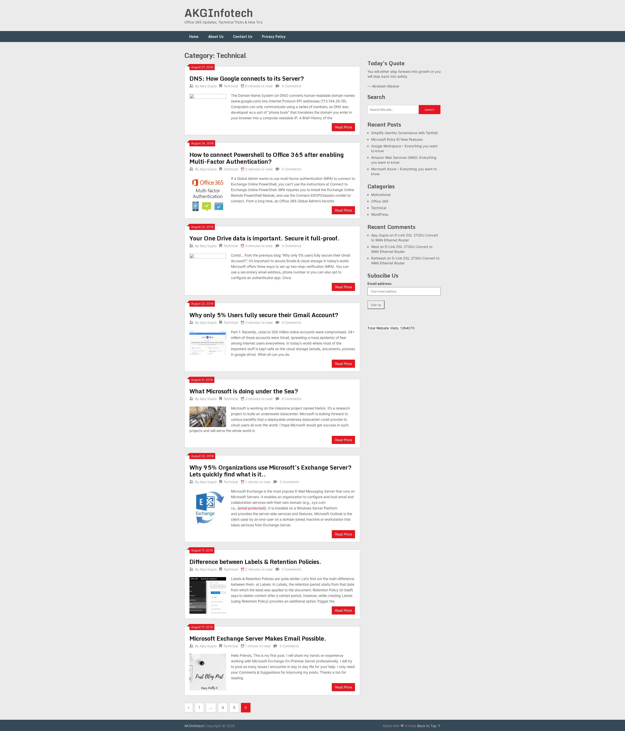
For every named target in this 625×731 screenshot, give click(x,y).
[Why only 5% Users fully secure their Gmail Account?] (207, 342)
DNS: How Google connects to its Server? (246, 78)
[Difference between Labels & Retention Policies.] (207, 595)
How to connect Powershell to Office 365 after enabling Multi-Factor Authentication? (266, 158)
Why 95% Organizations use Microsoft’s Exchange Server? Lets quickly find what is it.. (270, 470)
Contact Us (242, 36)
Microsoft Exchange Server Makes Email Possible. (257, 638)
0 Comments (291, 86)
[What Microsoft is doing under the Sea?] (207, 416)
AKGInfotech (218, 13)
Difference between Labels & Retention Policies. (255, 561)
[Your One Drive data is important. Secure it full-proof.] (207, 271)
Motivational (380, 195)
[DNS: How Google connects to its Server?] (207, 109)
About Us (215, 36)
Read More (343, 127)
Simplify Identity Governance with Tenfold (404, 133)
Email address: (379, 283)
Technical (231, 86)
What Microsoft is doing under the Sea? (243, 391)
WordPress (379, 214)
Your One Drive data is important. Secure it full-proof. (264, 238)
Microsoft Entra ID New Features (397, 139)
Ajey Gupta (208, 86)
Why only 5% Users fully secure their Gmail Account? (263, 315)
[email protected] (251, 508)
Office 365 (379, 201)
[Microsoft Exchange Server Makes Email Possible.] (207, 671)
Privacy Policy (274, 36)
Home (193, 36)
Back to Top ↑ (429, 726)
